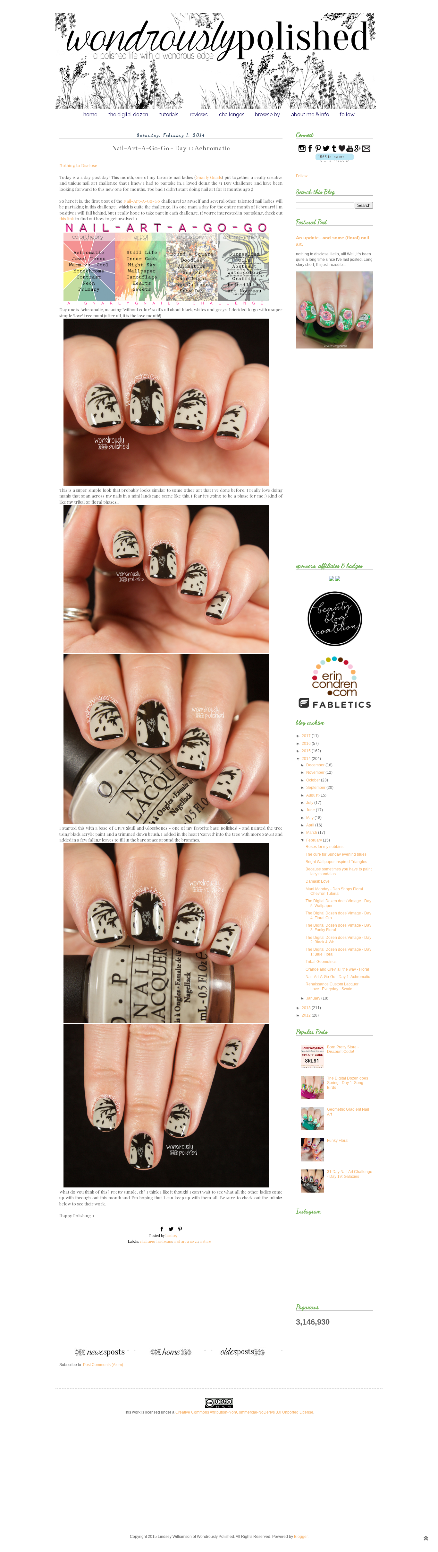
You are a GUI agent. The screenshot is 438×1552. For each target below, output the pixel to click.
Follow (301, 176)
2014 (307, 758)
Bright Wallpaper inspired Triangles (336, 862)
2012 (307, 1015)
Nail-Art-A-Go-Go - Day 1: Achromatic (338, 976)
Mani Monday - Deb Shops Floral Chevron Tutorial (334, 891)
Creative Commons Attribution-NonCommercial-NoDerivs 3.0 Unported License (244, 1412)
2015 (307, 751)
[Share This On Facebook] (161, 1230)
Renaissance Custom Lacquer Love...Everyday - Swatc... (332, 986)
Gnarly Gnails (209, 177)
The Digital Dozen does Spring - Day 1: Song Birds (347, 1083)
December (315, 765)
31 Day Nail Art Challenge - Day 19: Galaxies (349, 1173)
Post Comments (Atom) (103, 1364)
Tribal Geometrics (321, 961)
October (313, 780)
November (315, 772)
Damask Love (318, 881)
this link (67, 218)
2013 (307, 1008)
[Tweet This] (171, 1230)
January (313, 998)
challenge (147, 1241)
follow (347, 114)
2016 (307, 743)
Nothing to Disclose (78, 165)
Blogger (300, 1536)
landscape (164, 1241)
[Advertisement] (171, 1299)
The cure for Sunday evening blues (336, 854)
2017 (307, 736)
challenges (232, 114)
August (312, 795)
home (90, 114)
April (310, 825)
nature (205, 1241)
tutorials (169, 114)
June (311, 810)
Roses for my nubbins (324, 846)
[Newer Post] (93, 1355)
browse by (267, 114)
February (314, 840)
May (310, 818)
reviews (199, 114)
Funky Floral (338, 1140)
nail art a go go (186, 1241)
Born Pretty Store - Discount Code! (343, 1049)
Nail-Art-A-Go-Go (141, 201)
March (312, 832)
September (316, 787)
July (310, 802)
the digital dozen (128, 114)
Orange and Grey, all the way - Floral (337, 969)
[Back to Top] (425, 1539)
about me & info (310, 114)
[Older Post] (248, 1355)
